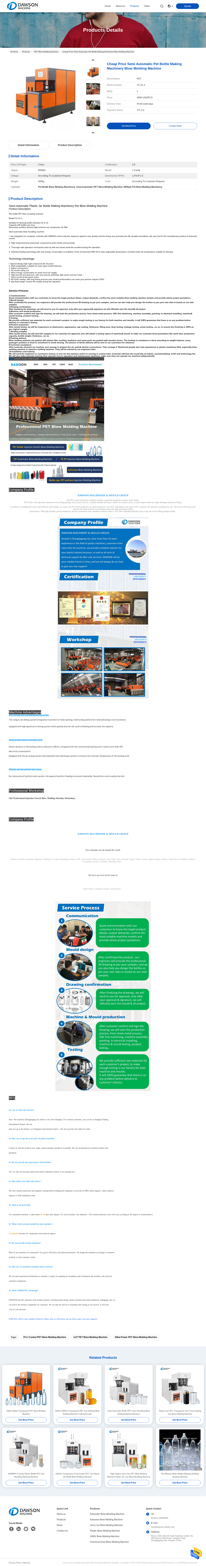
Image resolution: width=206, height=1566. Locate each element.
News (60, 1525)
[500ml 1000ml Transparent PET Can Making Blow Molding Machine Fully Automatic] (77, 1387)
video (147, 6)
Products (26, 52)
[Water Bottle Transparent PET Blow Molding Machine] (26, 1387)
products (134, 6)
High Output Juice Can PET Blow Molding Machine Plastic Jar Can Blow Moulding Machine (128, 1475)
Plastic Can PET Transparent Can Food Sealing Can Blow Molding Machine (180, 1412)
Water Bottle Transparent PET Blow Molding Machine (26, 1412)
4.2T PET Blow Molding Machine (90, 1337)
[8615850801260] (25, 1529)
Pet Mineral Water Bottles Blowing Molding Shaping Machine (180, 1475)
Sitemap (26, 1563)
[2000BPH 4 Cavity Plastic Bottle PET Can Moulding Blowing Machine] (26, 1449)
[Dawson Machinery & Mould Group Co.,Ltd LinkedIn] (18, 1529)
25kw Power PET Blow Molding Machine (136, 1337)
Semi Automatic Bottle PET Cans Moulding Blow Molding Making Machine (128, 1412)
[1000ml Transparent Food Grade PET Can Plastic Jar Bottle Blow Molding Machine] (77, 1449)
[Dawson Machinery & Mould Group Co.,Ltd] (22, 6)
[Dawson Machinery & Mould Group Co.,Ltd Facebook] (11, 1529)
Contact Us (62, 1531)
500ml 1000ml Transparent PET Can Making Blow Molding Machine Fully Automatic (77, 1412)
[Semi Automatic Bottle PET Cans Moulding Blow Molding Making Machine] (128, 1387)
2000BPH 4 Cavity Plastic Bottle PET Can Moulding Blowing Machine (26, 1475)
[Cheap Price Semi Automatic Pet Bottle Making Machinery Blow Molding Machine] (46, 95)
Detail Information (28, 145)
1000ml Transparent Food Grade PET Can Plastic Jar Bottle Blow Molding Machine (77, 1475)
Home (108, 6)
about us (120, 6)
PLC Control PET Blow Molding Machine (44, 1337)
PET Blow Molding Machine (46, 52)
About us (61, 1514)
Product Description (70, 145)
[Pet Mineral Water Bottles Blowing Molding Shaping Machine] (180, 1449)
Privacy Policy (15, 1563)
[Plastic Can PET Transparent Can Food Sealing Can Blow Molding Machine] (180, 1387)
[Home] (24, 1515)
